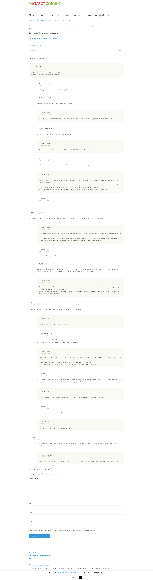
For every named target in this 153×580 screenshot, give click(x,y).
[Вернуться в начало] (45, 4)
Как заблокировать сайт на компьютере (44, 38)
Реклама (32, 562)
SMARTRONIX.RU (44, 21)
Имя (31, 503)
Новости (32, 559)
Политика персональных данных (40, 555)
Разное (68, 21)
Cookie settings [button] (74, 577)
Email (31, 512)
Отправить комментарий (39, 536)
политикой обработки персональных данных (70, 572)
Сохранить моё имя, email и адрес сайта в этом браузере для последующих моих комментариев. (62, 531)
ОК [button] (80, 577)
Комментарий (33, 479)
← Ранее (32, 51)
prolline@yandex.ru (35, 45)
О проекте (32, 552)
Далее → (121, 51)
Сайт (30, 521)
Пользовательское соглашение (39, 565)
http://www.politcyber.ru (64, 90)
